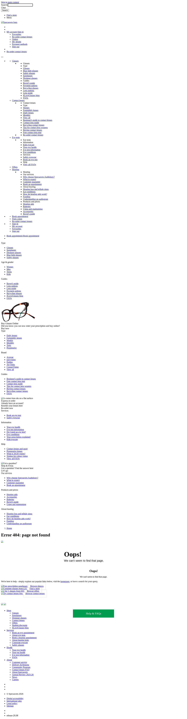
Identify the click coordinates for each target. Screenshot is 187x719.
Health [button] (9, 647)
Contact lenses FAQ (20, 670)
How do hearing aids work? (35, 194)
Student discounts (19, 625)
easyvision (11, 359)
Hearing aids (28, 204)
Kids (9, 274)
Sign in (20, 32)
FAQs (25, 98)
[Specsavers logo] (9, 22)
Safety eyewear (29, 157)
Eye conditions (29, 152)
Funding (26, 196)
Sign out (15, 47)
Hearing (15, 169)
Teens (9, 272)
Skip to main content (10, 2)
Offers (15, 167)
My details (16, 42)
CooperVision (13, 367)
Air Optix (11, 364)
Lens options (28, 90)
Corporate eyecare (20, 642)
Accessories (28, 211)
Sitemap (10, 706)
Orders (15, 39)
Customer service (19, 662)
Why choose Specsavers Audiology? (39, 177)
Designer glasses (30, 78)
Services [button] (10, 630)
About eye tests (18, 635)
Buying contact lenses (32, 130)
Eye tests (16, 137)
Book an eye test (30, 159)
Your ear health (18, 652)
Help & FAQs (93, 613)
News (14, 677)
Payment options (30, 85)
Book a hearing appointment (24, 637)
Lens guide (28, 93)
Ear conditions (29, 192)
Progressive (12, 348)
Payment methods (19, 44)
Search (4, 5)
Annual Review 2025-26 (23, 674)
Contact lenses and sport (17, 449)
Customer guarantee (31, 182)
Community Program (21, 667)
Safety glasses (29, 73)
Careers (15, 679)
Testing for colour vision (17, 456)
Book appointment (20, 216)
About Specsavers (20, 672)
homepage (65, 581)
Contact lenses (18, 100)
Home (9, 528)
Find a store (12, 15)
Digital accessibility (15, 698)
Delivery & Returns (20, 665)
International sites (14, 701)
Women (10, 267)
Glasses (15, 61)
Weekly (26, 108)
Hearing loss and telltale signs (36, 189)
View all (26, 118)
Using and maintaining (33, 209)
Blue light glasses (30, 71)
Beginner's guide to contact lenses (37, 120)
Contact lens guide (31, 122)
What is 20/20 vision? (16, 454)
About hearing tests (20, 640)
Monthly (26, 115)
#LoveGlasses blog (31, 95)
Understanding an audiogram (35, 199)
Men (9, 269)
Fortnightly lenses (30, 110)
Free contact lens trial (32, 132)
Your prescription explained (18, 437)
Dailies (10, 362)
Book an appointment (32, 184)
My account (17, 226)
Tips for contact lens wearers (35, 127)
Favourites (16, 34)
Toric (9, 345)
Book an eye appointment (23, 633)
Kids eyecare (28, 145)
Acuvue (10, 357)
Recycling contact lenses (33, 125)
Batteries (27, 206)
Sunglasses (27, 76)
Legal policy (12, 703)
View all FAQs (29, 164)
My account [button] (12, 32)
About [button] (9, 660)
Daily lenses (28, 113)
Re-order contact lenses (22, 37)
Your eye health (30, 147)
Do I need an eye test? (16, 432)
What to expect (29, 179)
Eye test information (31, 150)
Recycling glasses (30, 88)
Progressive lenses (14, 451)
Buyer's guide (29, 83)
